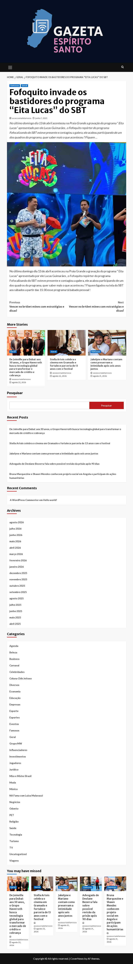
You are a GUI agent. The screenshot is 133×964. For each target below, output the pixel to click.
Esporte (13, 710)
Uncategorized (18, 854)
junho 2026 (15, 534)
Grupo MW (15, 743)
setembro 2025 (18, 592)
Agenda (13, 645)
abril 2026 (15, 547)
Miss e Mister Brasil (20, 776)
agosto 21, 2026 (100, 376)
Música (13, 789)
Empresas (14, 704)
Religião (13, 821)
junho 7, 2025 (41, 118)
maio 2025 (15, 617)
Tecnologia (15, 834)
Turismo (14, 841)
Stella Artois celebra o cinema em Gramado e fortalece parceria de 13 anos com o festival (64, 364)
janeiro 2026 (16, 566)
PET (11, 815)
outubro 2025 (17, 585)
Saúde (12, 828)
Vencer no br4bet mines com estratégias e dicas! (36, 306)
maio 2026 (15, 541)
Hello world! (50, 500)
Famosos (14, 85)
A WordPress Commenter (24, 500)
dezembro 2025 (18, 573)
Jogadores (15, 763)
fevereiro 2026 (18, 560)
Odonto (13, 808)
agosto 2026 (16, 522)
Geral (24, 85)
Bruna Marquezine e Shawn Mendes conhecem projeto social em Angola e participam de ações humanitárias (62, 475)
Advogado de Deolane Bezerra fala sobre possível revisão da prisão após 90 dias (54, 463)
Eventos (14, 723)
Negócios (14, 802)
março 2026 (16, 554)
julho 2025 (15, 604)
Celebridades (16, 671)
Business (14, 658)
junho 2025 (15, 611)
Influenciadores (18, 749)
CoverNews (77, 958)
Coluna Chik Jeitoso (20, 678)
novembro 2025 (18, 579)
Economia (14, 691)
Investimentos (17, 756)
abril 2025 (15, 623)
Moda (12, 782)
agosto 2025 (16, 598)
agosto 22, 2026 (19, 382)
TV (11, 847)
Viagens (14, 860)
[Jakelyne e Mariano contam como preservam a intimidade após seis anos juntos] (107, 343)
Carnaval (14, 665)
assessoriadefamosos (21, 118)
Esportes (14, 717)
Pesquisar (15, 393)
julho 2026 (15, 528)
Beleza (13, 652)
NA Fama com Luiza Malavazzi (26, 795)
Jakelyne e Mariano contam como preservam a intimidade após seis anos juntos (106, 364)
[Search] (123, 67)
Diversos (14, 684)
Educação (14, 697)
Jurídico (13, 769)
